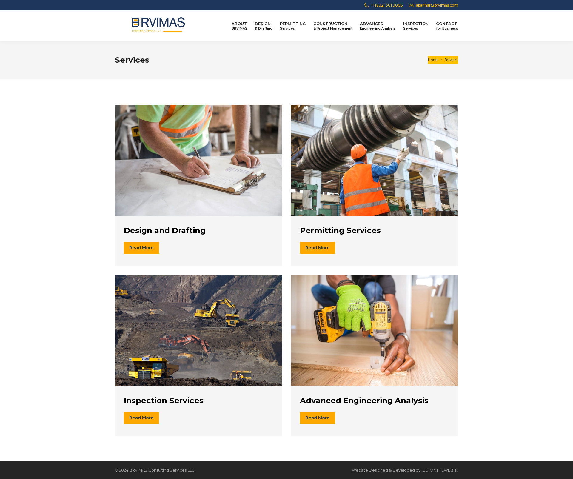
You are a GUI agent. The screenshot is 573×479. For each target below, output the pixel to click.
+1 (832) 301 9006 (387, 5)
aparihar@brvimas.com (437, 5)
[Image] (198, 160)
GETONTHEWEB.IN (440, 470)
